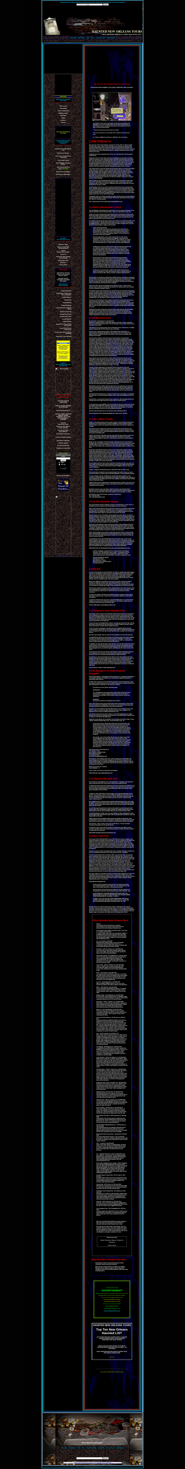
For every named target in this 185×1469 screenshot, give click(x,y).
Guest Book (101, 1448)
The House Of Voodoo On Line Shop (63, 132)
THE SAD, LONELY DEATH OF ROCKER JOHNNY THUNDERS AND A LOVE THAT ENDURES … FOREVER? (63, 416)
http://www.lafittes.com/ (98, 497)
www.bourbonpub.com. (109, 413)
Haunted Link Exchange (64, 257)
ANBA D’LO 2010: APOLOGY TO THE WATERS (63, 406)
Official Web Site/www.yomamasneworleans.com (102, 832)
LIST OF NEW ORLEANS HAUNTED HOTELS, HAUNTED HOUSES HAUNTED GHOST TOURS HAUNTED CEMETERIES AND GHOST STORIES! (112, 1338)
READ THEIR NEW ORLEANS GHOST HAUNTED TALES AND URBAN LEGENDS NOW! (112, 1352)
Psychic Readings (91, 1448)
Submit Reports (111, 37)
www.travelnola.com (63, 358)
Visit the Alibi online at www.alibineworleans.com (102, 605)
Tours (92, 37)
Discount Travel (100, 37)
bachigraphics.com (100, 1462)
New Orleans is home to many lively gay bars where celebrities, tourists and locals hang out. (109, 1263)
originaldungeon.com (101, 756)
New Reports (81, 37)
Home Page (73, 37)
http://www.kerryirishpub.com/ (97, 881)
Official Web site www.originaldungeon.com (101, 773)
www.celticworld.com (109, 667)
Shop (87, 37)
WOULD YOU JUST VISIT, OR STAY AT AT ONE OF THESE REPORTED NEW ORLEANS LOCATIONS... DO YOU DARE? (112, 1347)
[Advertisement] (92, 11)
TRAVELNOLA (63, 343)
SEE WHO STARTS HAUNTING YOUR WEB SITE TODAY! (63, 280)
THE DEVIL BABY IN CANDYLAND (63, 401)
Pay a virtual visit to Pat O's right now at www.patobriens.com (105, 201)
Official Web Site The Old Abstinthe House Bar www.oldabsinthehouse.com (109, 548)
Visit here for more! (112, 1237)
